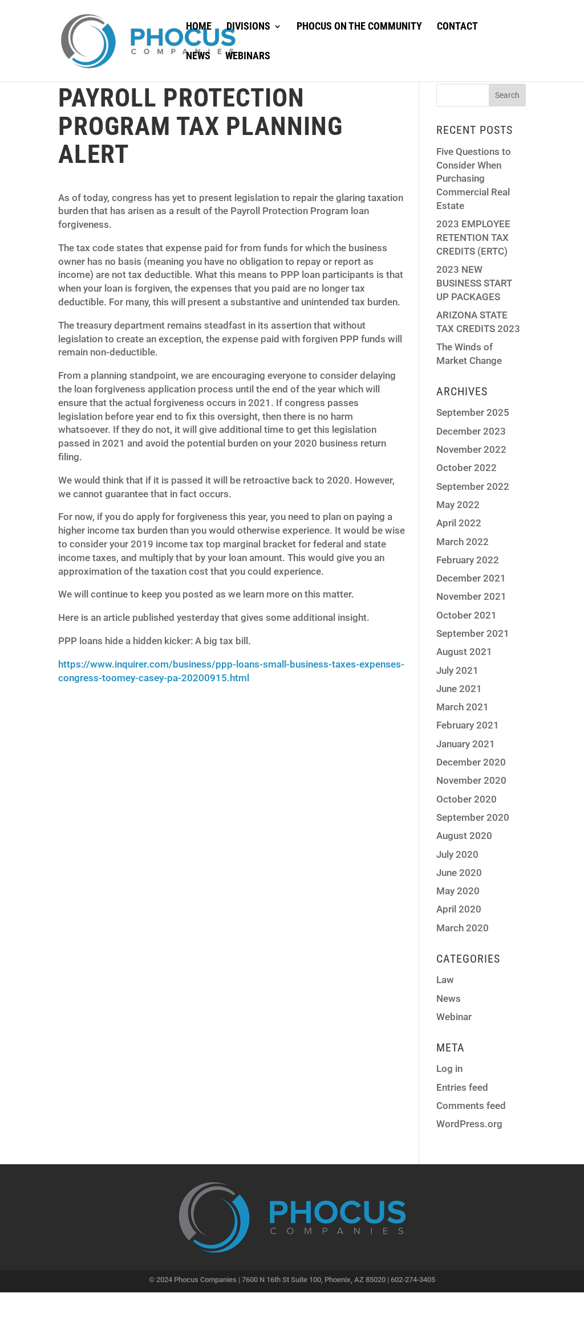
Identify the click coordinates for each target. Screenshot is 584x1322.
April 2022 (458, 523)
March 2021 (462, 707)
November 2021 (471, 596)
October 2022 (466, 467)
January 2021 (465, 744)
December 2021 (471, 578)
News (198, 57)
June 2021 (459, 688)
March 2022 (462, 541)
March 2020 (462, 928)
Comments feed (471, 1105)
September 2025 (472, 412)
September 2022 (472, 486)
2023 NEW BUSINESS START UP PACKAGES (474, 283)
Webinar (454, 1016)
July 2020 (457, 854)
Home (199, 27)
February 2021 (467, 725)
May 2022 (458, 504)
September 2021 (472, 633)
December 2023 (471, 431)
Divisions (248, 27)
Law (445, 979)
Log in (449, 1068)
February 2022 (467, 560)
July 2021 (457, 670)
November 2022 (471, 449)
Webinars (247, 57)
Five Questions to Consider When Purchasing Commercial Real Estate (473, 178)
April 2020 (458, 909)
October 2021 (466, 615)
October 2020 (466, 799)
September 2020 (472, 817)
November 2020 (471, 780)
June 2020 (459, 872)
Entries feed (462, 1087)
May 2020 (458, 891)
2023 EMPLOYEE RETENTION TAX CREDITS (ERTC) (473, 237)
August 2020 (464, 835)
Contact (457, 27)
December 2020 (471, 762)
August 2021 (464, 651)
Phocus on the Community (359, 27)
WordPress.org (469, 1123)
